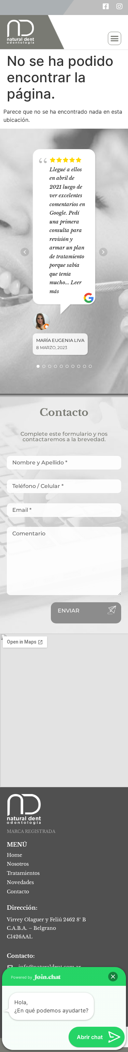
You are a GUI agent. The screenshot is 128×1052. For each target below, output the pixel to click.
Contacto (18, 892)
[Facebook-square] (105, 6)
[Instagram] (119, 6)
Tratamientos (23, 873)
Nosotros (18, 864)
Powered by (22, 977)
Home (14, 855)
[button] (115, 38)
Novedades (20, 882)
